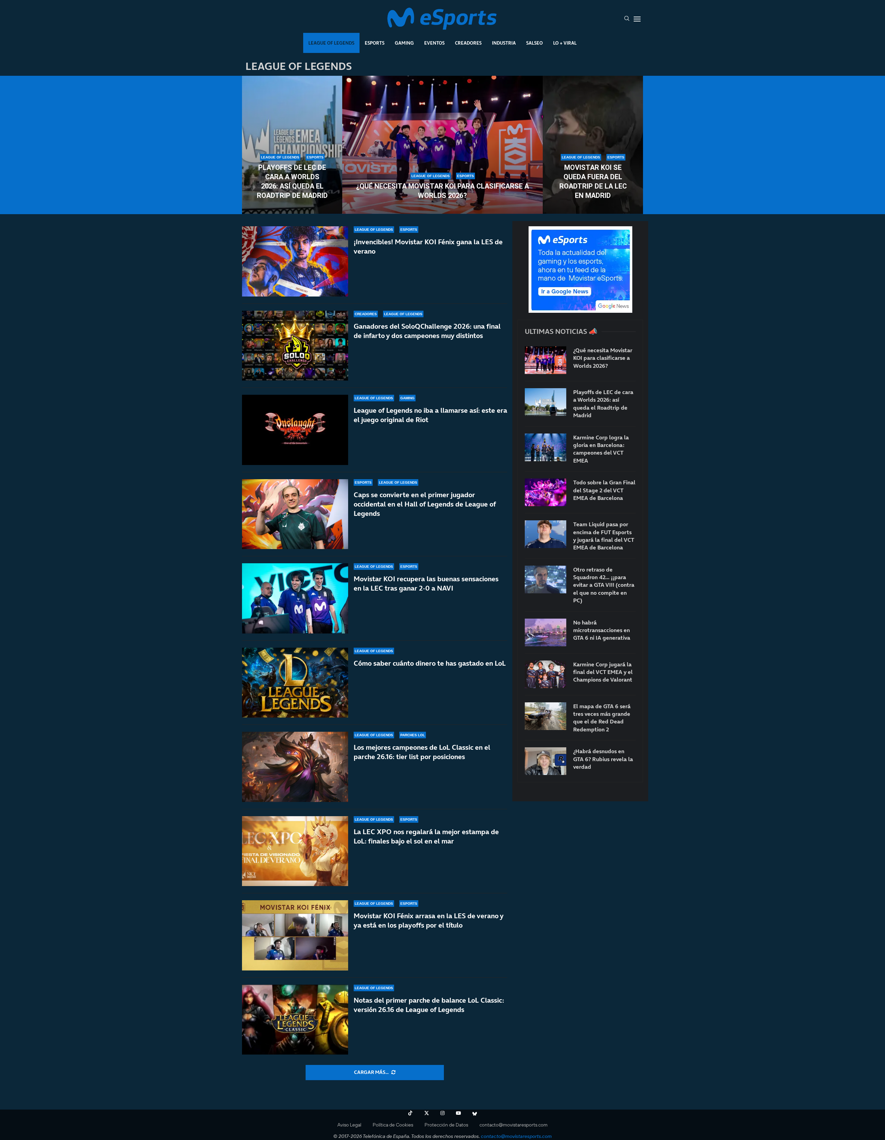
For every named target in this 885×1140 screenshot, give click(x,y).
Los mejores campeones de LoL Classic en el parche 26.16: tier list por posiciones (422, 751)
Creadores (468, 43)
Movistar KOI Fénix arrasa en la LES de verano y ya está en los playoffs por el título (428, 920)
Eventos (434, 43)
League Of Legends (331, 43)
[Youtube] (458, 1113)
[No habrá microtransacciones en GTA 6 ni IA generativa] (545, 632)
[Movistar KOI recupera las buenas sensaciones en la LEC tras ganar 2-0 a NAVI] (295, 598)
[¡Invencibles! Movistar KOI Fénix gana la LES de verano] (295, 261)
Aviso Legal (349, 1125)
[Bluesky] (474, 1113)
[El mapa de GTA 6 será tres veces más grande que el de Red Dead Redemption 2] (545, 716)
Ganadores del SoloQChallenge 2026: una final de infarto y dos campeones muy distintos (427, 330)
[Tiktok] (410, 1113)
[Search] (626, 19)
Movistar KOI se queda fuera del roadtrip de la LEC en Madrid (593, 181)
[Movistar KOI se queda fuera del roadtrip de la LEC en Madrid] (593, 145)
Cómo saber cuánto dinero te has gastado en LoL (430, 663)
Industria (504, 43)
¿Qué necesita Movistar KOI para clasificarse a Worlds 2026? (442, 191)
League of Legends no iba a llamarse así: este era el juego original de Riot (430, 415)
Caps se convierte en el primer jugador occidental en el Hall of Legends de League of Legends (425, 504)
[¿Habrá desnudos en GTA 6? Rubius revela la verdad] (545, 761)
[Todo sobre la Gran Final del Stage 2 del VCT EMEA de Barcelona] (545, 492)
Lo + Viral (565, 43)
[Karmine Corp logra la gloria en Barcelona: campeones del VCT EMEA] (545, 447)
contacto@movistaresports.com (513, 1125)
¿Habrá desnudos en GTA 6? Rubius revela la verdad (603, 758)
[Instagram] (442, 1113)
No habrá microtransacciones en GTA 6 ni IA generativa (601, 630)
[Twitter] (426, 1113)
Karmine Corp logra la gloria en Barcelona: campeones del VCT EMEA (601, 449)
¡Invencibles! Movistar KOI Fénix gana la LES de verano (428, 246)
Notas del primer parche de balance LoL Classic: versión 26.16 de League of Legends (429, 1004)
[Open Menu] (637, 19)
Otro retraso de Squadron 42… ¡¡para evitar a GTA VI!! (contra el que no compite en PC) (603, 585)
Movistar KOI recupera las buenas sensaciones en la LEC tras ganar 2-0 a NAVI (426, 583)
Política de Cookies (393, 1125)
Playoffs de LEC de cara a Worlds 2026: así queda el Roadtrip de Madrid (292, 181)
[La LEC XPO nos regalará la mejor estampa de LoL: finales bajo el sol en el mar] (295, 851)
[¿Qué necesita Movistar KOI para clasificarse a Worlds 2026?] (442, 145)
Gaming (404, 43)
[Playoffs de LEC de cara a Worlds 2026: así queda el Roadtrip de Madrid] (292, 145)
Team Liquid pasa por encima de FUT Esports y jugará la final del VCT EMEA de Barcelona (603, 535)
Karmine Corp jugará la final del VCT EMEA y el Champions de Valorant (603, 672)
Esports (374, 43)
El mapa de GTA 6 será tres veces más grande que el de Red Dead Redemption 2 (602, 717)
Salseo (534, 43)
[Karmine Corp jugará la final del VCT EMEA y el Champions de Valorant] (545, 674)
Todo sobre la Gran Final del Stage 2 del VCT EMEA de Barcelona (604, 490)
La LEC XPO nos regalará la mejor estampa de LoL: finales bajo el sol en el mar (426, 836)
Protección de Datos (446, 1125)
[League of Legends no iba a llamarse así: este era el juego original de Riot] (295, 430)
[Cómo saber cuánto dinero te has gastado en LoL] (295, 683)
